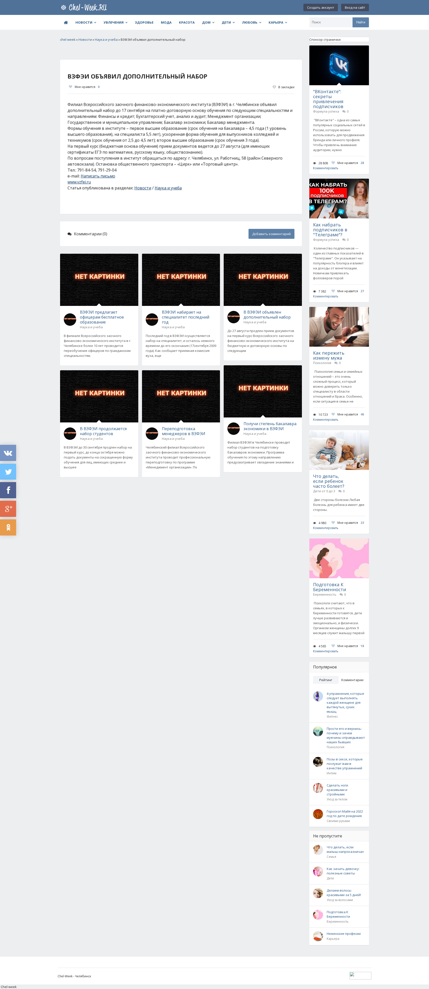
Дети (226, 22)
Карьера (276, 22)
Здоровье (144, 22)
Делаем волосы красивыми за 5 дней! (344, 892)
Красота (187, 22)
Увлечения (114, 22)
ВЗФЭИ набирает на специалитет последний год (185, 317)
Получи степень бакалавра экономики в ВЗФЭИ (270, 426)
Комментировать (325, 168)
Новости (83, 22)
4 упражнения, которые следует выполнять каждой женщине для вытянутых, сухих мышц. (345, 702)
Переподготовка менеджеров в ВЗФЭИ (183, 431)
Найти (360, 22)
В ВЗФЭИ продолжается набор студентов (103, 431)
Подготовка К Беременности (338, 914)
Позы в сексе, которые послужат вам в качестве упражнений (345, 763)
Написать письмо (98, 176)
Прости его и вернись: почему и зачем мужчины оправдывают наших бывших (346, 735)
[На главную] (85, 7)
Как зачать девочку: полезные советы (343, 870)
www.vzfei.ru (79, 182)
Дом (206, 22)
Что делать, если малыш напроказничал (345, 849)
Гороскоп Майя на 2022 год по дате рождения (345, 813)
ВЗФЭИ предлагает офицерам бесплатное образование (102, 317)
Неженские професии (344, 933)
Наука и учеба (168, 188)
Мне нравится (87, 87)
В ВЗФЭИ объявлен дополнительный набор (267, 315)
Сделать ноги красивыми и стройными (337, 789)
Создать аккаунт (320, 7)
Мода (166, 22)
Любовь (249, 22)
